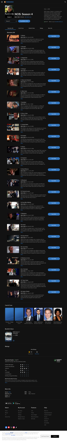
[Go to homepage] (9, 2)
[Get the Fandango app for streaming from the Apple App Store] (8, 403)
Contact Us (46, 418)
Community (30, 353)
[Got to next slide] (62, 316)
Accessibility (46, 422)
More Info (50, 28)
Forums (45, 416)
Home (6, 410)
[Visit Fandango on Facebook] (6, 427)
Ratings (41, 28)
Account (19, 412)
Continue (55, 436)
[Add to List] (13, 340)
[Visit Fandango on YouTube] (9, 427)
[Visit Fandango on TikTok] (16, 427)
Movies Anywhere (34, 416)
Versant (11, 432)
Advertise (46, 420)
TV (5, 414)
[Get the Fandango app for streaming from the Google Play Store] (17, 403)
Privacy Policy (8, 433)
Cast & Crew (21, 28)
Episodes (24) (10, 28)
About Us (46, 410)
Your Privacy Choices (45, 436)
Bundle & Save (32, 28)
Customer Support (47, 414)
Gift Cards (33, 418)
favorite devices (58, 21)
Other (10, 392)
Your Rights (13, 435)
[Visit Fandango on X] (11, 427)
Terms (26, 432)
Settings (19, 414)
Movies (6, 412)
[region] (33, 436)
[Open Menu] (2, 2)
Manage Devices (21, 416)
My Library (20, 410)
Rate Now (37, 353)
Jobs (45, 424)
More (22, 43)
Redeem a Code (21, 418)
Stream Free (7, 416)
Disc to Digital (34, 414)
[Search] (65, 2)
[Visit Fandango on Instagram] (14, 427)
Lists (32, 410)
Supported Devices (48, 412)
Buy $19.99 (25, 21)
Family (32, 412)
